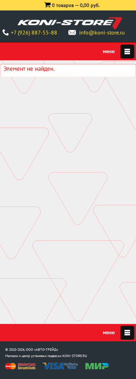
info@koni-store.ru (102, 32)
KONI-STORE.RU (74, 356)
